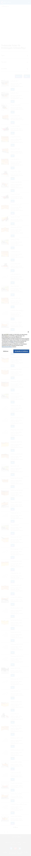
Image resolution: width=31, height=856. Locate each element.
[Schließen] (28, 332)
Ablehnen (5, 351)
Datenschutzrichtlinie (7, 346)
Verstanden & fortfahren (21, 351)
